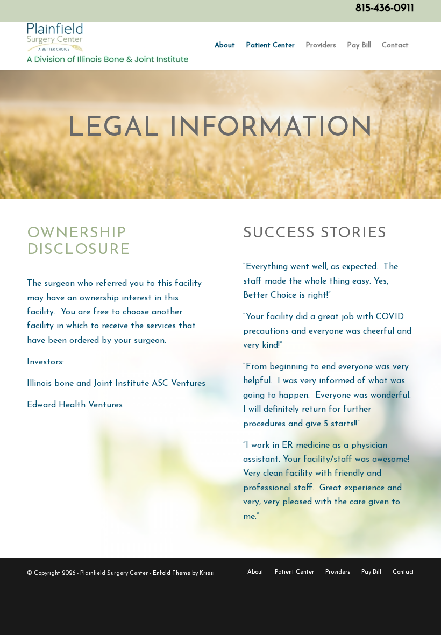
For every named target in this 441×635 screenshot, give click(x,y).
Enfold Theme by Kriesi (184, 573)
